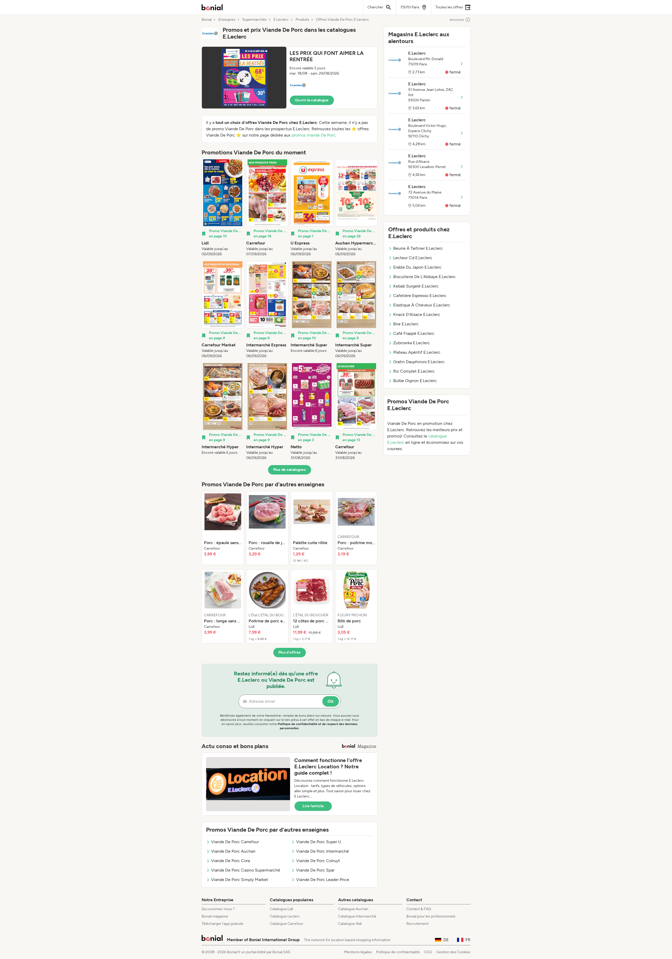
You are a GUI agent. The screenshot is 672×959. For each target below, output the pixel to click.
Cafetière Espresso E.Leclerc (420, 295)
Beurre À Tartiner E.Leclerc (418, 248)
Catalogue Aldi (350, 923)
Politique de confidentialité (398, 952)
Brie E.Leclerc (406, 323)
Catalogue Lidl (281, 909)
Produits (302, 20)
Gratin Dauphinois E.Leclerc (419, 361)
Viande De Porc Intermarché (322, 851)
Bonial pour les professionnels (430, 916)
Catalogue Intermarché (357, 916)
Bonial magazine (215, 916)
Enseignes (226, 20)
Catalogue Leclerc (285, 916)
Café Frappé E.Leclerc (413, 333)
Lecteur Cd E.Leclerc (412, 257)
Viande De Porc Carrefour (235, 841)
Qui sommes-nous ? (218, 909)
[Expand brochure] (244, 77)
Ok (331, 701)
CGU (428, 952)
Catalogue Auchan (353, 909)
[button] (289, 77)
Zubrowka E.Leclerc (411, 342)
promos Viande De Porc (313, 135)
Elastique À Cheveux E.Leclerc (421, 305)
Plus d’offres (290, 652)
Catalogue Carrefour (286, 923)
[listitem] (223, 208)
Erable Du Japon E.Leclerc (417, 267)
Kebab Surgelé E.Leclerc (416, 286)
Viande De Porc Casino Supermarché (245, 870)
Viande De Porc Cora (230, 860)
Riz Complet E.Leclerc (414, 371)
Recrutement (417, 923)
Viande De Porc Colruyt (318, 860)
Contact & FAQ (418, 909)
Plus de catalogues (289, 469)
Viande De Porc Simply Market (239, 879)
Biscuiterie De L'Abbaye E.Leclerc (424, 276)
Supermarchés (254, 20)
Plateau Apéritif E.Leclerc (416, 352)
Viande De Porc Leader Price (322, 879)
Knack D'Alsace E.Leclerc (416, 314)
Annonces (457, 20)
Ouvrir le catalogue (312, 100)
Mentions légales (358, 952)
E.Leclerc (281, 20)
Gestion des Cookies (453, 952)
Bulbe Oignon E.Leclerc (415, 380)
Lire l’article (313, 806)
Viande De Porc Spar (315, 870)
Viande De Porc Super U (318, 841)
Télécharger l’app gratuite (222, 923)
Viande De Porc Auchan (233, 851)
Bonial (207, 20)
